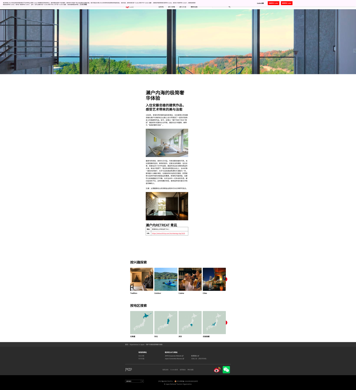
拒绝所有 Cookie (273, 3)
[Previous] (127, 281)
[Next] (228, 281)
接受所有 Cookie (286, 3)
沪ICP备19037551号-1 (165, 381)
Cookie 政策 (83, 4)
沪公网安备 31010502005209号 (187, 381)
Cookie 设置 (260, 3)
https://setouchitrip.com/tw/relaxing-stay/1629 (168, 233)
